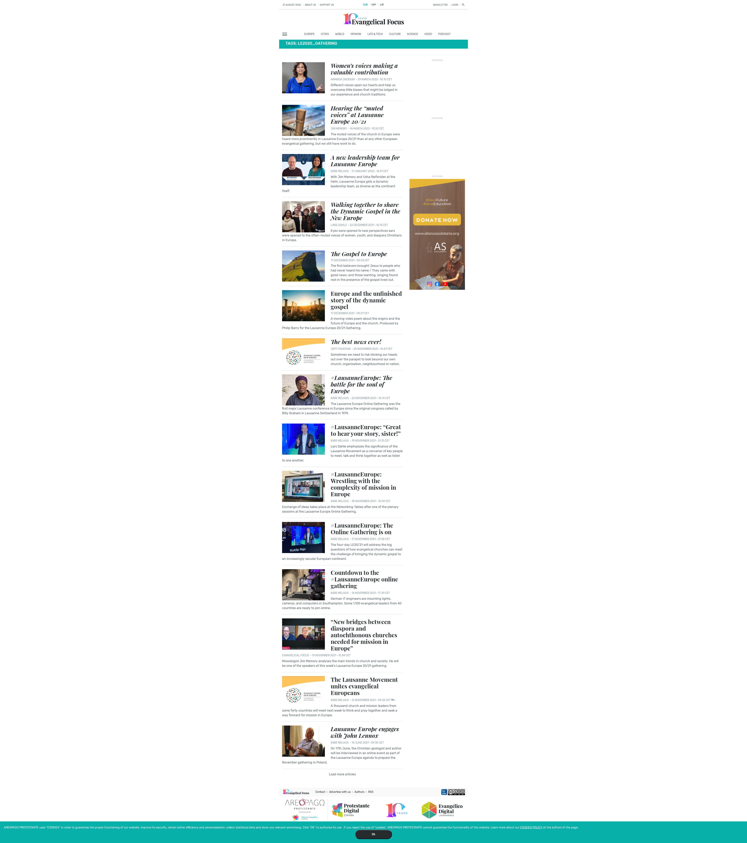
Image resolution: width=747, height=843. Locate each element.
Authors (359, 792)
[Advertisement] (438, 87)
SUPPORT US (327, 5)
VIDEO (428, 34)
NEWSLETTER (440, 5)
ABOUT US (310, 5)
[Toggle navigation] (286, 34)
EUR (365, 4)
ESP (374, 4)
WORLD (339, 34)
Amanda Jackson (343, 79)
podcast (444, 34)
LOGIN (455, 5)
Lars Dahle (339, 225)
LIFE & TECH (375, 34)
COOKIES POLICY (531, 827)
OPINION (356, 34)
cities (325, 34)
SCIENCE (412, 34)
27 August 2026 (292, 5)
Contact (320, 792)
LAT (382, 4)
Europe (309, 34)
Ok (373, 834)
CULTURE (395, 34)
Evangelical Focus (295, 655)
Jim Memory (339, 128)
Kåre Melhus (340, 171)
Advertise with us (340, 792)
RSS (371, 792)
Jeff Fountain (341, 349)
